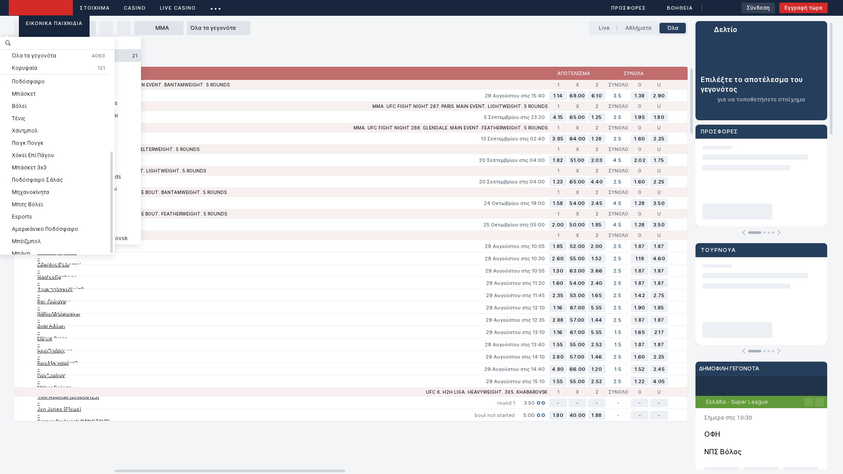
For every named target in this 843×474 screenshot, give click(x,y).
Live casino (178, 8)
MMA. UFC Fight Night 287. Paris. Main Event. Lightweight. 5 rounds (460, 106)
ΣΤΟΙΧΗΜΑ (95, 8)
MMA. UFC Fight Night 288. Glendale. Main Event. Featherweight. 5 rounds (450, 127)
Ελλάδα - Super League (737, 402)
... (216, 6)
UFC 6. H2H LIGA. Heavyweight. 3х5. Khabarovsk (487, 392)
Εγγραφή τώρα (803, 7)
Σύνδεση (758, 7)
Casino (135, 8)
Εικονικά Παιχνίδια (54, 23)
